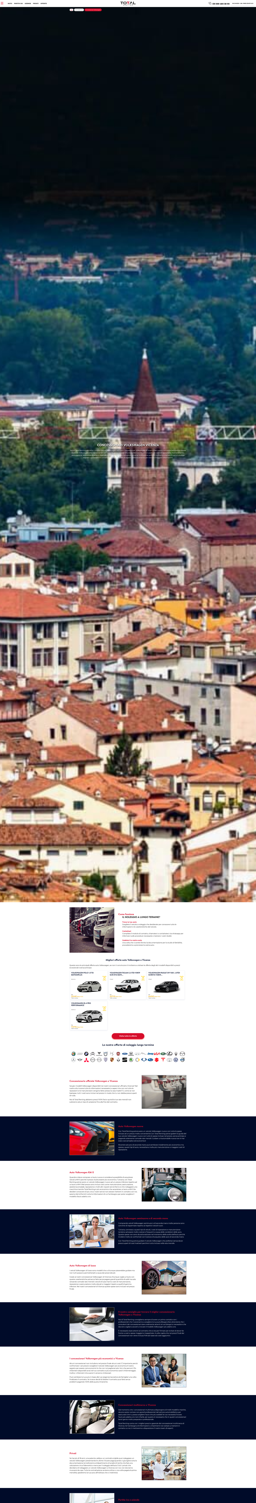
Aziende (28, 3)
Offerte (43, 3)
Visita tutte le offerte (128, 1036)
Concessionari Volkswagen (93, 10)
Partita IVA (18, 3)
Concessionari (79, 10)
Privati (35, 3)
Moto (10, 3)
